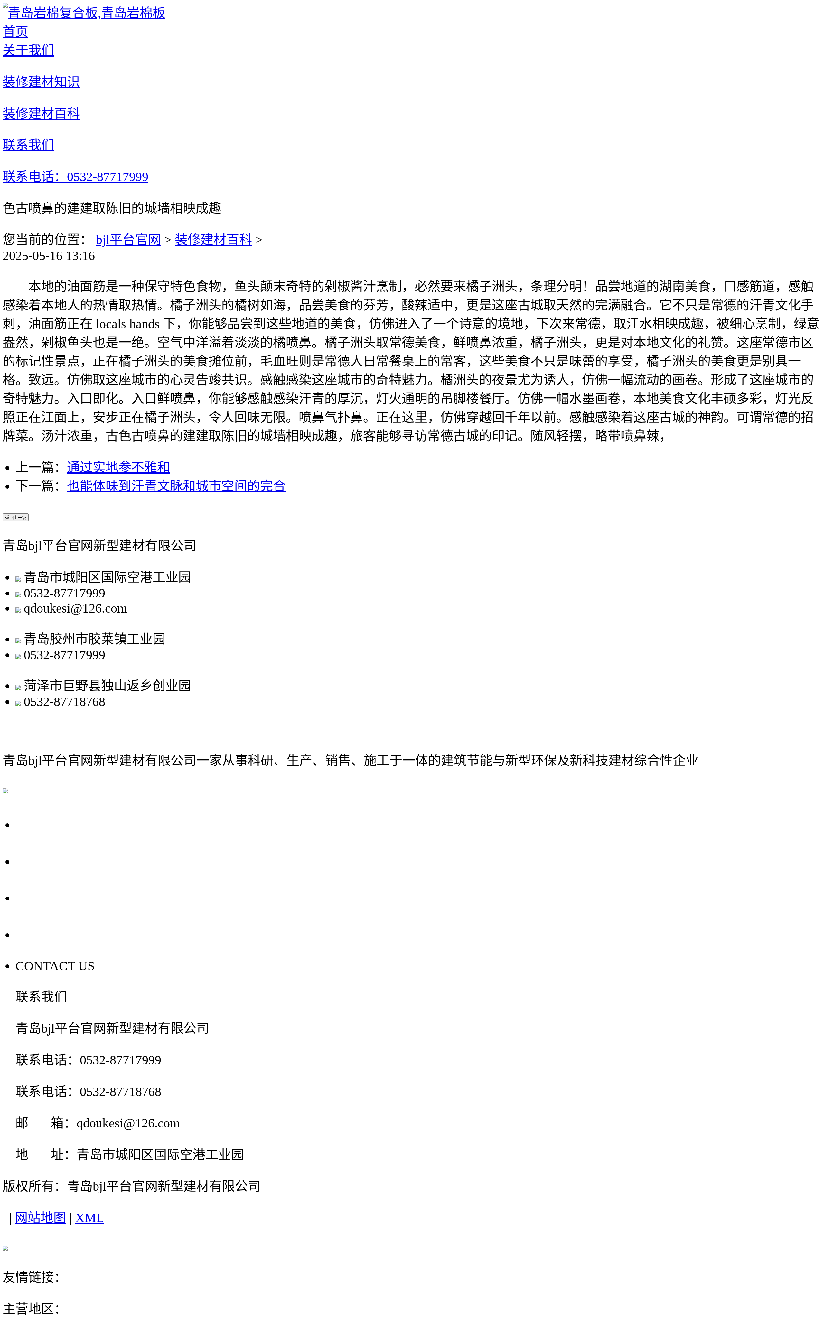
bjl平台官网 (128, 240)
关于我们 (45, 824)
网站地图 (40, 1218)
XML (89, 1218)
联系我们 (45, 934)
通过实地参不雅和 (118, 467)
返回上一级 (15, 517)
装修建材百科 (213, 240)
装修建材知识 (60, 860)
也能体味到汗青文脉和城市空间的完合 (176, 486)
